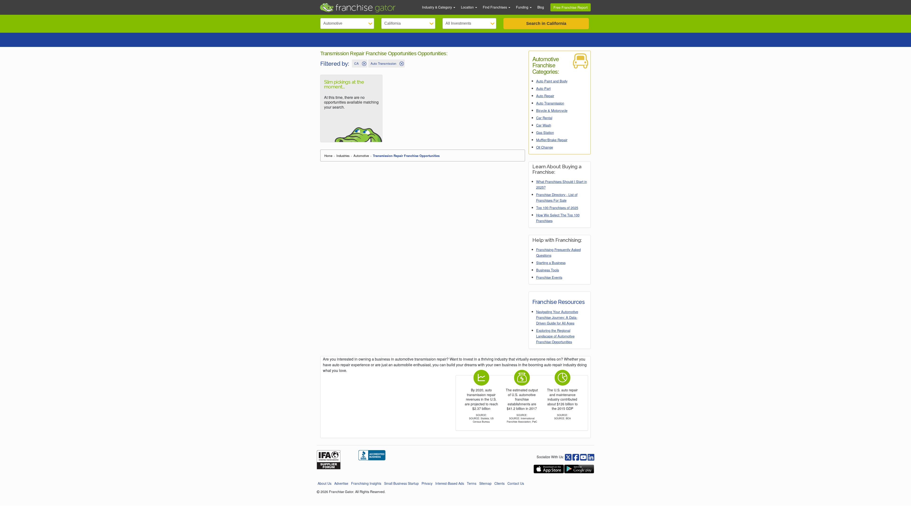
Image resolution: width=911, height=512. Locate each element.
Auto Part (543, 88)
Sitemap (485, 483)
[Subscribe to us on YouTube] (583, 456)
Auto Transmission (550, 103)
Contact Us (515, 483)
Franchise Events (549, 277)
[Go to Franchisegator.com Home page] (368, 7)
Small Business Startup (401, 483)
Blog (540, 7)
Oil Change (544, 147)
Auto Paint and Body (551, 80)
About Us (324, 483)
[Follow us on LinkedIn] (591, 456)
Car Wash (543, 125)
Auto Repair (545, 95)
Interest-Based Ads (449, 483)
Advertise (341, 483)
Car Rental (544, 117)
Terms (471, 483)
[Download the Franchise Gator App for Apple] (549, 469)
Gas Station (545, 132)
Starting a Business (551, 262)
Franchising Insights (366, 483)
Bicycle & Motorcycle (551, 110)
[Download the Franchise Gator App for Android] (579, 469)
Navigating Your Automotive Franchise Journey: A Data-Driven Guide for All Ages (557, 317)
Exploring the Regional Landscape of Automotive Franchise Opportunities (555, 336)
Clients (499, 483)
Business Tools (547, 269)
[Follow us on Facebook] (568, 456)
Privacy (427, 483)
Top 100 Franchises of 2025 (557, 207)
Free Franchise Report (570, 7)
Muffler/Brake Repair (551, 139)
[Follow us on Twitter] (575, 456)
